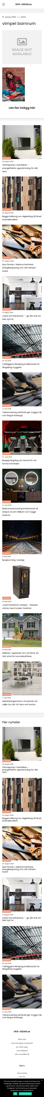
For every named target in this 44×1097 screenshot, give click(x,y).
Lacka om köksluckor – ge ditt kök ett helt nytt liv (21, 317)
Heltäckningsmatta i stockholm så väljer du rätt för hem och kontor (19, 703)
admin (23, 17)
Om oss (22, 1077)
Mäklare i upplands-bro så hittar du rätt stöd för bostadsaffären (20, 655)
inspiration (6, 158)
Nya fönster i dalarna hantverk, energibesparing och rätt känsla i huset (19, 267)
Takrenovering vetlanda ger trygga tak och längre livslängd (22, 414)
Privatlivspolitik (25, 1094)
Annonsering (22, 1073)
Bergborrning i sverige (13, 560)
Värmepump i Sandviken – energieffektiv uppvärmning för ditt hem (20, 168)
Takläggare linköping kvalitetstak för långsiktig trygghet (21, 366)
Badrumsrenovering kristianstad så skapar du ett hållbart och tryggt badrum (20, 511)
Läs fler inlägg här (22, 108)
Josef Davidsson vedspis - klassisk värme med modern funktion (20, 606)
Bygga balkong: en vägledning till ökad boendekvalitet (21, 218)
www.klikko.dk (24, 1054)
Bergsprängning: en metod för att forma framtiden (19, 462)
